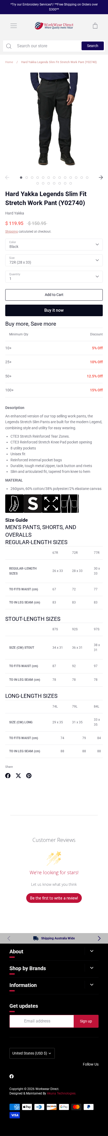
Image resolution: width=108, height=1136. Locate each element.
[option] (54, 121)
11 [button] (76, 177)
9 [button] (65, 177)
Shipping (11, 231)
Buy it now (54, 310)
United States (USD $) (29, 1053)
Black (13, 246)
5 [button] (43, 177)
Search (92, 46)
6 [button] (48, 177)
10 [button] (70, 177)
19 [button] (65, 183)
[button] (99, 938)
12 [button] (81, 177)
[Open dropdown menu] (92, 951)
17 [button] (54, 183)
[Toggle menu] (13, 25)
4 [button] (37, 177)
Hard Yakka (14, 213)
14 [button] (37, 183)
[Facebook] (11, 1076)
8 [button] (59, 177)
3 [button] (32, 177)
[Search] (8, 46)
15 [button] (43, 183)
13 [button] (87, 177)
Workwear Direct (46, 1089)
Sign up (86, 1021)
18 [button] (59, 183)
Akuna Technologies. (61, 1093)
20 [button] (70, 183)
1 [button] (21, 177)
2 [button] (26, 177)
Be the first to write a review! (54, 898)
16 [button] (48, 183)
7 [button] (54, 177)
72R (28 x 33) (20, 262)
